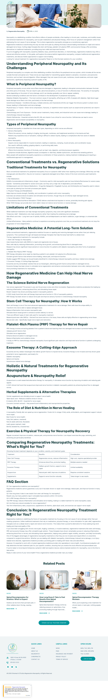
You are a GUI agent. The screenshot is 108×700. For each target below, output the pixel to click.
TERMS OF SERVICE (62, 659)
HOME (33, 648)
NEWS (58, 648)
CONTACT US (35, 659)
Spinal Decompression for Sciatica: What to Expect (17, 598)
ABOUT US (34, 651)
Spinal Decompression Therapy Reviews (85, 598)
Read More (12, 608)
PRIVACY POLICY (61, 656)
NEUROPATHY (35, 654)
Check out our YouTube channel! (54, 623)
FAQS (57, 651)
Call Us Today (88, 658)
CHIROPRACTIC (36, 656)
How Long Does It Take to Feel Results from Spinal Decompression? (52, 599)
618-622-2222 (14, 662)
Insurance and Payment (64, 654)
